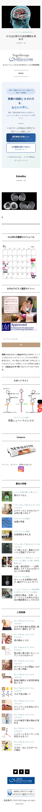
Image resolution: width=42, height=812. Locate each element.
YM (25, 43)
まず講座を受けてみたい (21, 148)
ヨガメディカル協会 (22, 519)
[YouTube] (40, 410)
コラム (16, 492)
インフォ (11, 32)
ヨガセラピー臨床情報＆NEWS (24, 32)
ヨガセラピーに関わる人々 (24, 558)
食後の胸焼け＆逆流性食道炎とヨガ (26, 681)
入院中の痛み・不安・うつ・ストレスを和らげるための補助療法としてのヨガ (26, 597)
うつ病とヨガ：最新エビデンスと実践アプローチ (26, 551)
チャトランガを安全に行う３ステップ (26, 708)
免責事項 (8, 800)
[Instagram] (40, 405)
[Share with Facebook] (3, 217)
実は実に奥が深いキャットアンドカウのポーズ (26, 654)
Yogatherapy (21, 55)
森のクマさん (20, 495)
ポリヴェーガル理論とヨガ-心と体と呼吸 (27, 668)
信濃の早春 (19, 522)
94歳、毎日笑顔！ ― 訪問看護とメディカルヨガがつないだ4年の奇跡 (26, 569)
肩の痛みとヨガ (21, 640)
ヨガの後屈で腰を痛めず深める (26, 722)
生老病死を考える (22, 535)
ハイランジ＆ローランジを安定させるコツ (26, 735)
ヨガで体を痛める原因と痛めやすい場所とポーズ (26, 628)
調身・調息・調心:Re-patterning (22, 421)
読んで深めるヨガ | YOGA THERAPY (22, 418)
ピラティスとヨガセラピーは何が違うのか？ (26, 512)
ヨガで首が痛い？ (22, 694)
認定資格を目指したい (21, 138)
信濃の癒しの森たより (29, 492)
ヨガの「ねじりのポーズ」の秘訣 (26, 749)
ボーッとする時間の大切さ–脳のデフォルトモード (26, 581)
